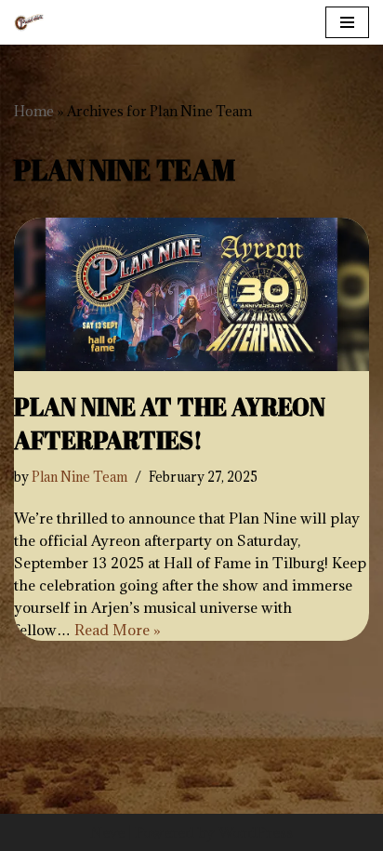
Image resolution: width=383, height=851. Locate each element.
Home (34, 111)
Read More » (117, 629)
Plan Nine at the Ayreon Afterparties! (169, 423)
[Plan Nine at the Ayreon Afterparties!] (191, 294)
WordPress (255, 832)
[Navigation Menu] (347, 22)
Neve (107, 832)
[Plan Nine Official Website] (29, 22)
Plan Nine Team (79, 477)
